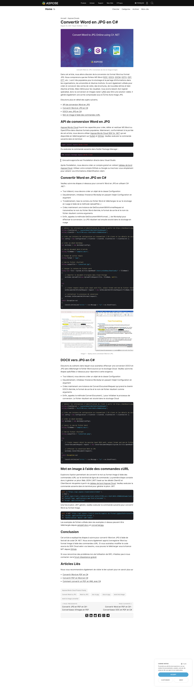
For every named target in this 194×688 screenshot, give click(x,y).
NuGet (92, 136)
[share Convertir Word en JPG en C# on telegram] (108, 616)
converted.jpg (97, 525)
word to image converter (70, 598)
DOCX (111, 77)
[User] (147, 3)
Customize (165, 680)
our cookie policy (177, 670)
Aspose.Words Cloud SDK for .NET (105, 133)
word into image (119, 594)
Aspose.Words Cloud (69, 127)
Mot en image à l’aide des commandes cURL (81, 115)
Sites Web (110, 3)
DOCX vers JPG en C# (72, 111)
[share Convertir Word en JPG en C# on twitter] (86, 616)
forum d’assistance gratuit (85, 557)
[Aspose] (50, 3)
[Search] (152, 3)
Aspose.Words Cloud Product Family (74, 590)
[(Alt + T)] (54, 9)
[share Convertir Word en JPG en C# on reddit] (95, 616)
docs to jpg (106, 594)
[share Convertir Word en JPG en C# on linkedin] (91, 616)
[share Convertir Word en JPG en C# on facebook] (99, 616)
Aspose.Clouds (73, 18)
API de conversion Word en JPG (76, 105)
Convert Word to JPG (69, 594)
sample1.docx (83, 525)
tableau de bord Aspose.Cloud (103, 483)
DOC (106, 77)
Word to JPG (84, 594)
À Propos (120, 3)
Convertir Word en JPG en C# (75, 108)
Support (100, 3)
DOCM (118, 77)
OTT (62, 80)
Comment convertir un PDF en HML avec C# (82, 581)
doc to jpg (95, 594)
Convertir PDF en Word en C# (75, 578)
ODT (129, 77)
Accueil (63, 18)
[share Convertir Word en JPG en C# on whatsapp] (103, 616)
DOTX (124, 77)
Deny (181, 680)
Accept (173, 674)
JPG (103, 92)
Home (48, 9)
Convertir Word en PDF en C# (75, 574)
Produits (83, 3)
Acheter (92, 3)
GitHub (101, 136)
